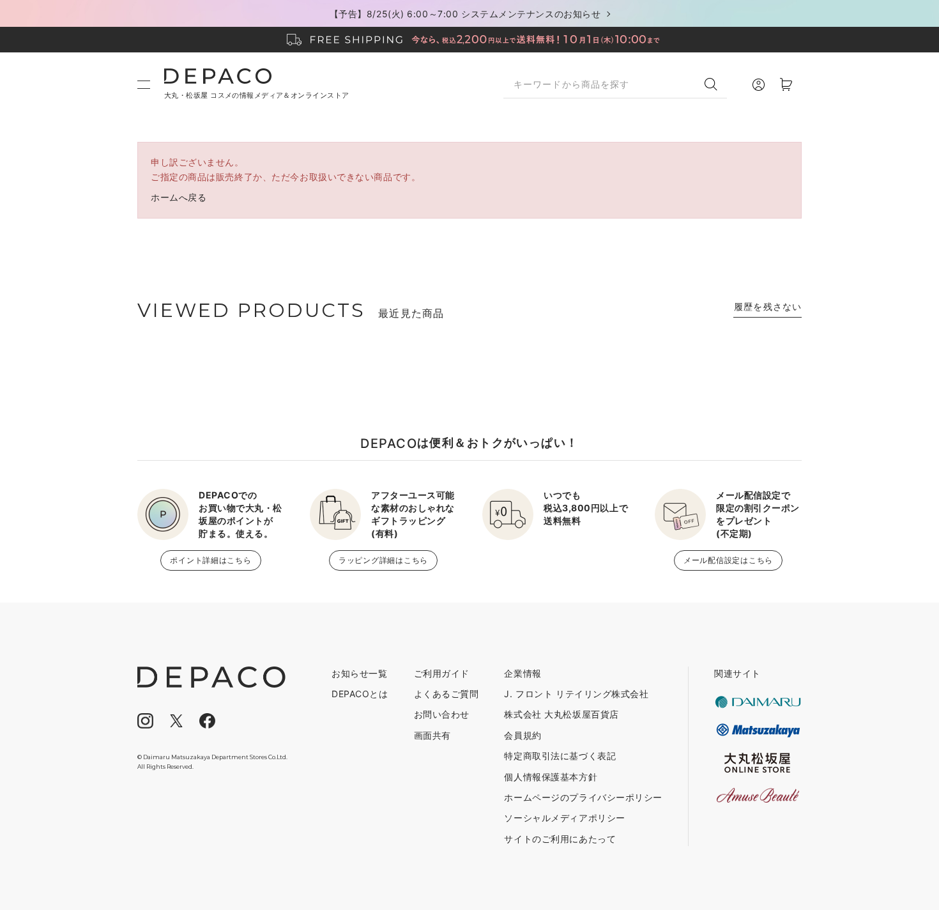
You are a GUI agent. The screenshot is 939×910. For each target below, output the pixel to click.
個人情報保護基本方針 (550, 776)
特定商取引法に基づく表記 (560, 755)
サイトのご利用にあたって (560, 838)
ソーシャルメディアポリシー (564, 817)
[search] (716, 84)
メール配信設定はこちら (728, 560)
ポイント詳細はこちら (210, 560)
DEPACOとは (360, 693)
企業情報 (522, 673)
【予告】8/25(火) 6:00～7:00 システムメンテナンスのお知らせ (465, 13)
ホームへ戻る (178, 197)
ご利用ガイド (442, 673)
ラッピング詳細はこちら (383, 560)
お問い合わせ (442, 714)
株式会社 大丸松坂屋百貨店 (561, 714)
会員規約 (522, 735)
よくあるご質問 (446, 693)
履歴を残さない (768, 306)
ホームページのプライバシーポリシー (583, 797)
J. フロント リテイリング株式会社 (576, 693)
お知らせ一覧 (359, 673)
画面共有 (432, 735)
